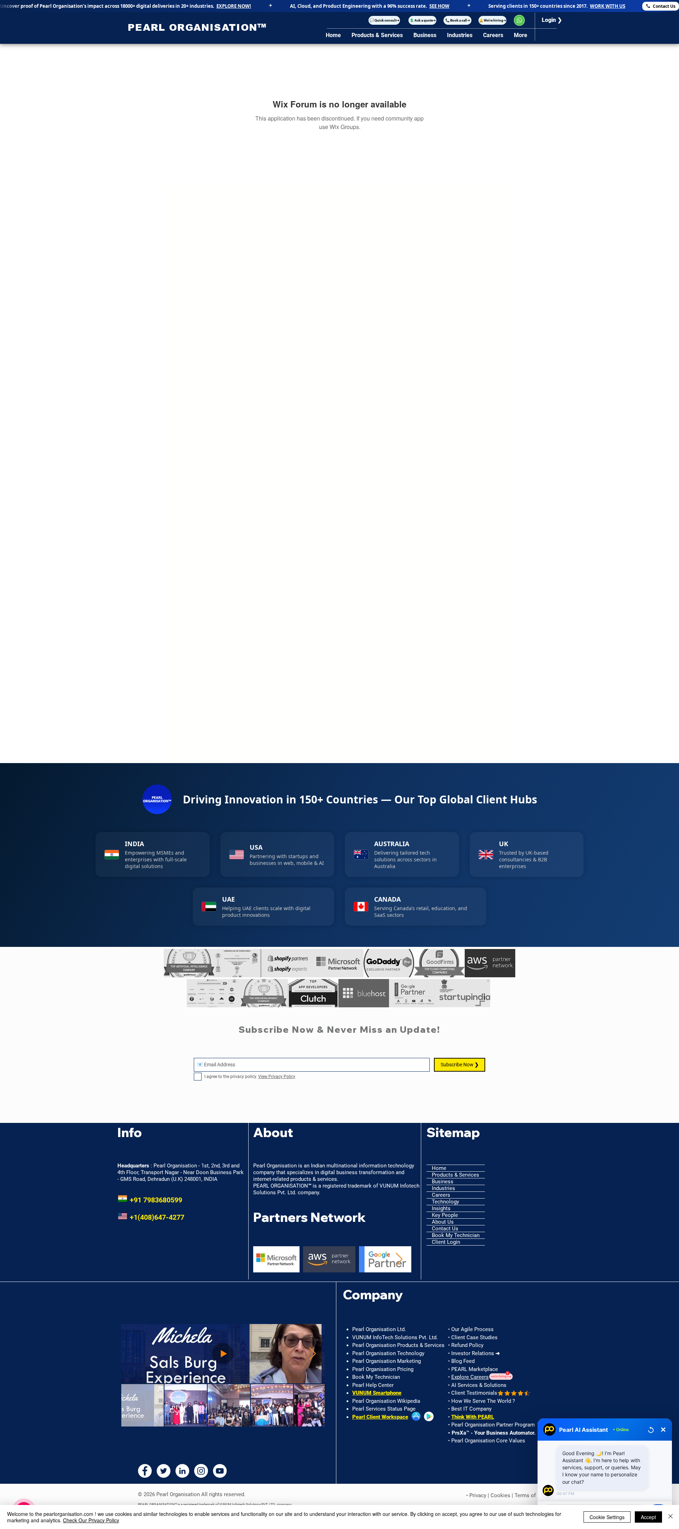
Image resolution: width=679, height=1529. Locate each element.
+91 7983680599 (149, 1200)
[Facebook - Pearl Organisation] (145, 1471)
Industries (443, 1188)
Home (439, 1168)
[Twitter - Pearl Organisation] (163, 1471)
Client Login (446, 1242)
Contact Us (445, 1228)
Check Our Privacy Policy (91, 1520)
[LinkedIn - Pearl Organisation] (182, 1471)
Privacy (477, 1495)
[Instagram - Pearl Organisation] (201, 1471)
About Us (443, 1222)
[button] (384, 20)
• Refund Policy (465, 1345)
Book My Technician (456, 1235)
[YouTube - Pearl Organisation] (220, 1471)
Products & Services (455, 1175)
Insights (441, 1208)
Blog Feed (463, 1361)
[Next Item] (399, 1259)
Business (442, 1181)
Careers (441, 1195)
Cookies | (503, 1495)
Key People (445, 1215)
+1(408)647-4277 (150, 1217)
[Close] (670, 1517)
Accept (648, 1517)
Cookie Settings (607, 1517)
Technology (445, 1202)
